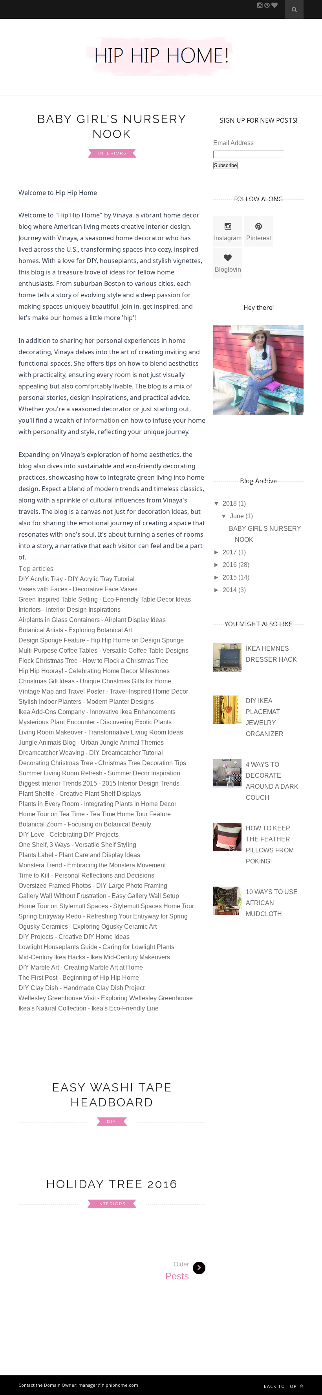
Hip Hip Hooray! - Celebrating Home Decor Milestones (94, 671)
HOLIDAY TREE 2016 (112, 1184)
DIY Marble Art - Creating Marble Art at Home (80, 967)
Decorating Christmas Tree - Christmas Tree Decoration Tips (102, 763)
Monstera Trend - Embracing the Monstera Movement (92, 865)
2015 (230, 577)
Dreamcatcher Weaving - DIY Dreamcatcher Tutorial (90, 752)
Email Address (233, 143)
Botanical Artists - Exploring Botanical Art (75, 630)
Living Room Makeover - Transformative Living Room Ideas (100, 732)
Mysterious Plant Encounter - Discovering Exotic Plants (95, 722)
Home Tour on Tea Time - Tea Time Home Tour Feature (94, 814)
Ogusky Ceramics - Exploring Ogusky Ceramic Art (87, 926)
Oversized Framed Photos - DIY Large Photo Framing (92, 885)
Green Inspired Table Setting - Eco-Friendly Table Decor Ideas (104, 599)
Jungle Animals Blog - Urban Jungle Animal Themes (91, 742)
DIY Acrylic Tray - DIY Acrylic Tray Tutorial (76, 579)
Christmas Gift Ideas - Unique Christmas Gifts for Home (94, 681)
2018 (230, 503)
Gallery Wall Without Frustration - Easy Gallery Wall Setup (98, 896)
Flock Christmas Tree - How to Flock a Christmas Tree (93, 660)
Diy (111, 1121)
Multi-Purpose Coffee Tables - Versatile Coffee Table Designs (103, 650)
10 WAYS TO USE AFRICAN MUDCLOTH (272, 903)
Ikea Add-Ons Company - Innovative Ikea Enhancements (97, 712)
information (101, 420)
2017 (230, 552)
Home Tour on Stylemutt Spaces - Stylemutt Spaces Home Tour (106, 906)
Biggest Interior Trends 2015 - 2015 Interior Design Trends (98, 783)
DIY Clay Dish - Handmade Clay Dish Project (81, 988)
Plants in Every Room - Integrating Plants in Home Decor (97, 804)
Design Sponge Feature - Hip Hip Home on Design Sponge (101, 640)
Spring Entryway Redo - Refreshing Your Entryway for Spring (103, 916)
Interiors (112, 153)
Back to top (281, 1386)
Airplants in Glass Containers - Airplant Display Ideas (92, 620)
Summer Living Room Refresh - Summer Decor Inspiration (99, 773)
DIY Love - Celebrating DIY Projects (68, 834)
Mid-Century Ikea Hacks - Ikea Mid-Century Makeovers (94, 957)
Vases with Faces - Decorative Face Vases (77, 589)
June (237, 516)
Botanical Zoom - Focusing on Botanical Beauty (84, 824)
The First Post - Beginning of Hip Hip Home (78, 977)
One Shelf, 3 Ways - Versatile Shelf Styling (77, 844)
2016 (230, 564)
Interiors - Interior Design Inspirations (69, 609)
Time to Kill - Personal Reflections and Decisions (86, 875)
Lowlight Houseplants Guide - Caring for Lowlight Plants (96, 947)
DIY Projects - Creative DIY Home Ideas (74, 936)
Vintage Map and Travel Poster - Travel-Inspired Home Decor (103, 691)
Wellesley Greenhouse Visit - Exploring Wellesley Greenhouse (105, 998)
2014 (230, 590)
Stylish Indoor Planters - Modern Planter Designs (86, 701)
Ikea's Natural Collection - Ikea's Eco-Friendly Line (88, 1008)
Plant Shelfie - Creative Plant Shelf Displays (79, 793)
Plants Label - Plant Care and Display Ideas (79, 855)
